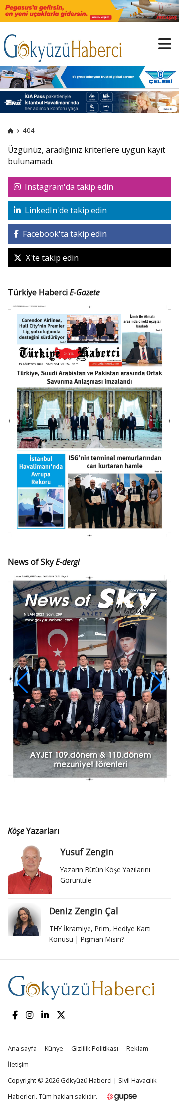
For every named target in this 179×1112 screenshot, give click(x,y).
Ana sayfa (22, 1048)
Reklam (137, 1048)
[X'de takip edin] (61, 1015)
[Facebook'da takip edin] (15, 1015)
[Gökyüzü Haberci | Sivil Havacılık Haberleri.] (10, 130)
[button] (156, 683)
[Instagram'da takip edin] (29, 1015)
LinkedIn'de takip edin (65, 210)
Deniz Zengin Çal (83, 911)
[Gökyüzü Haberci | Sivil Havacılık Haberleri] (67, 43)
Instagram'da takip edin (68, 186)
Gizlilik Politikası (94, 1048)
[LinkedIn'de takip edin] (45, 1015)
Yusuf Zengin (87, 852)
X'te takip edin (51, 257)
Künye (54, 1048)
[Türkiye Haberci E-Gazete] (89, 419)
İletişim (18, 1064)
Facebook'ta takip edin (64, 233)
